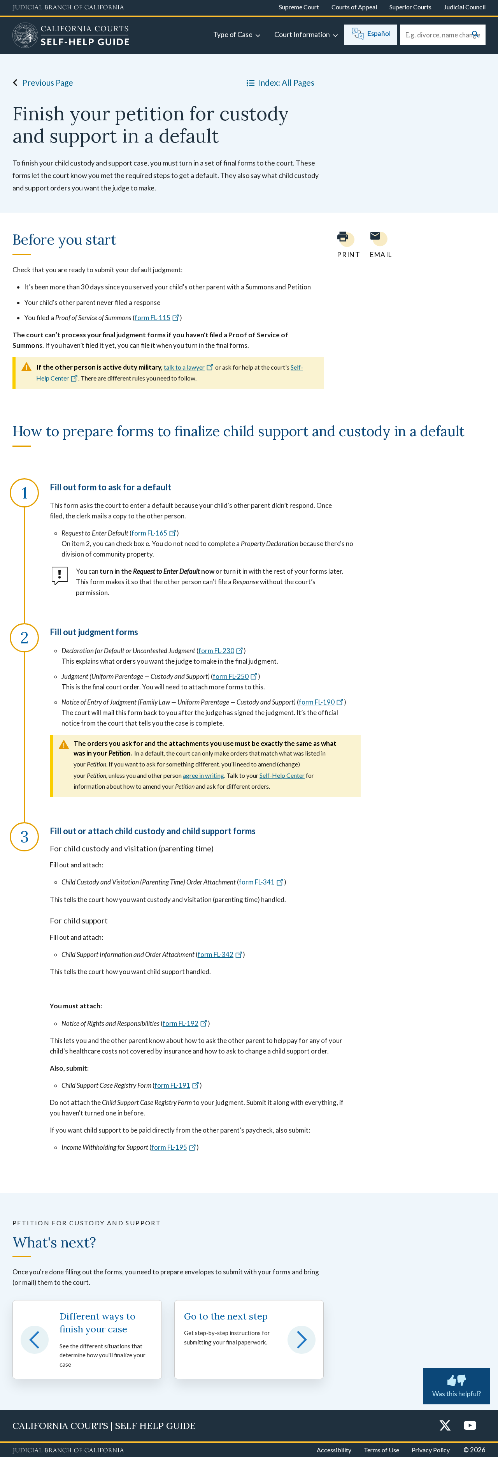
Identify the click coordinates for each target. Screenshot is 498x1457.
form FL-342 (215, 954)
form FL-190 (317, 702)
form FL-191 (172, 1085)
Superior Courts (410, 7)
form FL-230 (216, 651)
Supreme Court (299, 7)
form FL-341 (257, 882)
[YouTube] (470, 1426)
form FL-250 (231, 676)
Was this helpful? (456, 1394)
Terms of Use (381, 1449)
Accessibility (334, 1449)
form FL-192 (180, 1023)
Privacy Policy (431, 1449)
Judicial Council (465, 7)
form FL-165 (149, 533)
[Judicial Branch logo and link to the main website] (68, 8)
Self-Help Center (282, 775)
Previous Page (47, 82)
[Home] (71, 36)
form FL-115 (152, 318)
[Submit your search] (475, 35)
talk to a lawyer (184, 367)
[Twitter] (445, 1426)
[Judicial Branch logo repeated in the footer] (68, 1451)
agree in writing (203, 775)
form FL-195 (169, 1147)
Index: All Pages (286, 82)
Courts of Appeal (354, 7)
